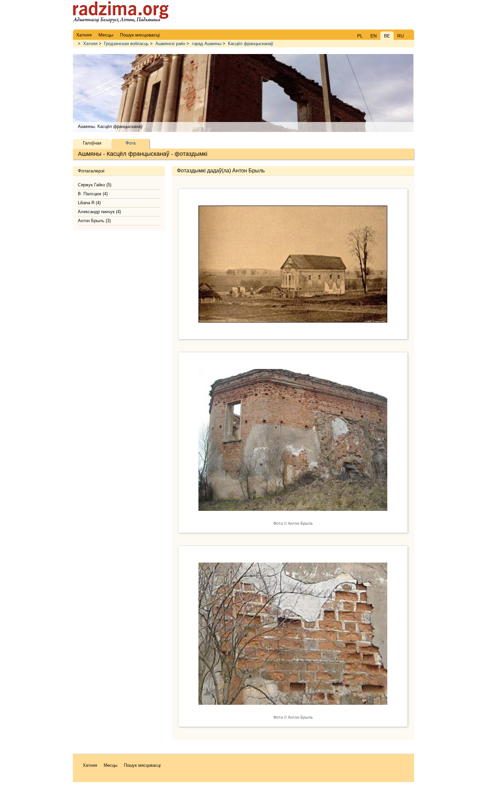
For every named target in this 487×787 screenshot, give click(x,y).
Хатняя (90, 43)
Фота (130, 143)
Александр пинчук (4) (99, 211)
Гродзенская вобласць (126, 43)
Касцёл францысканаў (250, 43)
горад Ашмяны (206, 43)
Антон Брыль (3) (94, 220)
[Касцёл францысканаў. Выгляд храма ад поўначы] (293, 515)
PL (360, 35)
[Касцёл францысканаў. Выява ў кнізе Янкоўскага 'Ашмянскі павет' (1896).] (293, 327)
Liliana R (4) (89, 202)
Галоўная (92, 143)
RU (400, 35)
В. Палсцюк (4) (93, 193)
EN (373, 35)
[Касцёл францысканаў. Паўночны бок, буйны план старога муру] (293, 709)
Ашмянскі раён (170, 43)
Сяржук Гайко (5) (94, 184)
